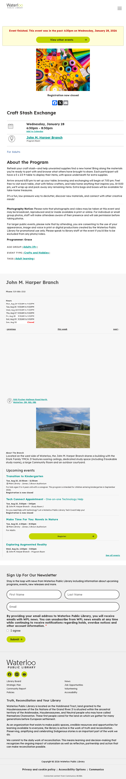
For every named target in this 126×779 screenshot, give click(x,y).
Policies (10, 692)
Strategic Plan (14, 685)
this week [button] (62, 329)
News (67, 681)
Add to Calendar (34, 131)
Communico (96, 769)
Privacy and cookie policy (38, 769)
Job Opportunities (74, 685)
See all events (113, 555)
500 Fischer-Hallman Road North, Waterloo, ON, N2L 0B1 (30, 400)
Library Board (14, 681)
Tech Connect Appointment (44, 499)
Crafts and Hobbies (36, 252)
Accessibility (71, 692)
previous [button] (11, 329)
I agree (16, 630)
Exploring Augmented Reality (26, 544)
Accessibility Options (72, 769)
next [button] (115, 329)
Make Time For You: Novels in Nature (32, 519)
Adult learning (24, 258)
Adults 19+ (30, 246)
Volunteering (71, 688)
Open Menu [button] (120, 8)
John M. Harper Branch (44, 137)
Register (62, 536)
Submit (14, 639)
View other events (61, 39)
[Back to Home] (15, 5)
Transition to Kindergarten (24, 476)
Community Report (16, 688)
